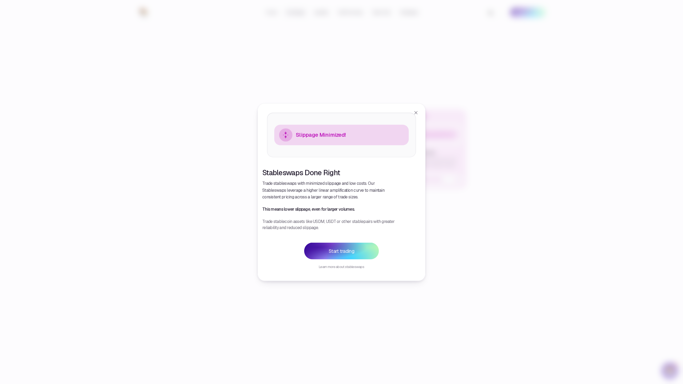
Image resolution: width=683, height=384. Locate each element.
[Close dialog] (416, 112)
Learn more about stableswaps (341, 266)
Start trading (341, 251)
